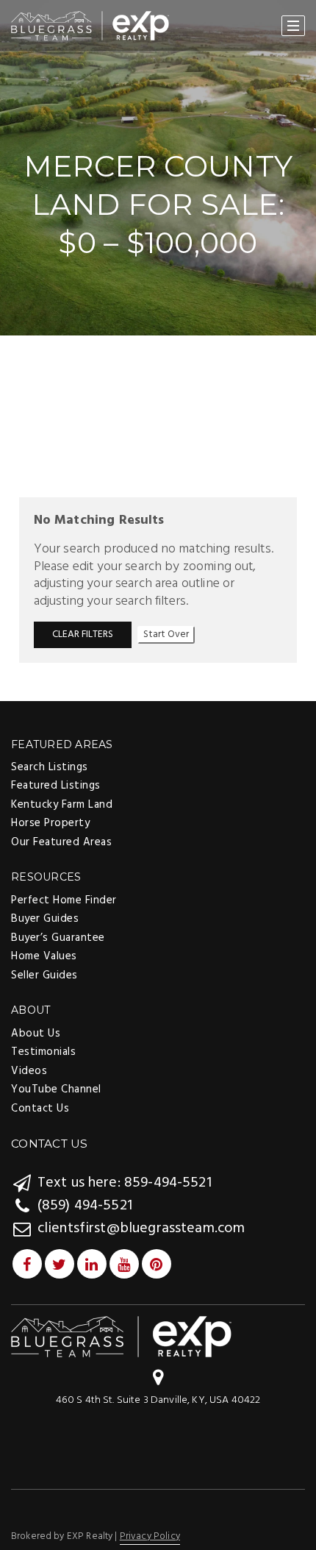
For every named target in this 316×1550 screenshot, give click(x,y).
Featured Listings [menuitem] (56, 785)
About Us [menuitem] (35, 1033)
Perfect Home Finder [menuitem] (64, 900)
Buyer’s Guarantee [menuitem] (58, 938)
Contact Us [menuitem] (40, 1108)
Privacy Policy (150, 1536)
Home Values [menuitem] (44, 956)
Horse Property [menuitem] (50, 823)
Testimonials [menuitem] (43, 1052)
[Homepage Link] (121, 1337)
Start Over (166, 634)
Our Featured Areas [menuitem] (61, 842)
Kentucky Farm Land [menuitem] (61, 805)
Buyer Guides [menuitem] (45, 919)
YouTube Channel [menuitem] (56, 1089)
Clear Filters (82, 634)
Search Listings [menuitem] (49, 767)
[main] (158, 350)
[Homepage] (90, 25)
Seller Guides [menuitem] (44, 975)
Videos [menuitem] (29, 1071)
